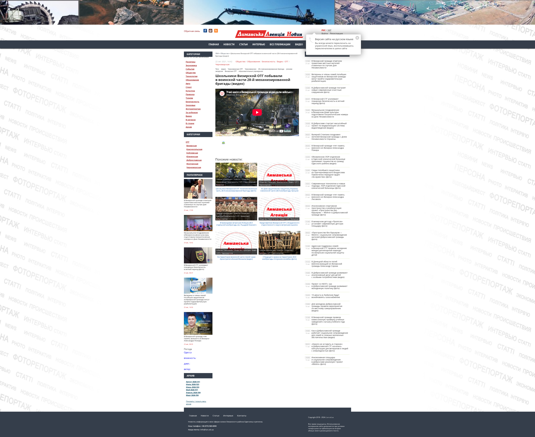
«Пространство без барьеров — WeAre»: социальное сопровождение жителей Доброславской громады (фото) (326, 236)
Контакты (241, 415)
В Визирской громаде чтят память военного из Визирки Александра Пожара (325, 147)
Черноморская (193, 167)
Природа (190, 94)
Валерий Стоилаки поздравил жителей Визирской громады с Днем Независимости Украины (326, 136)
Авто (188, 83)
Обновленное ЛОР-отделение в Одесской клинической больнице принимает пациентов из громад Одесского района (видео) (325, 160)
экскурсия (219, 71)
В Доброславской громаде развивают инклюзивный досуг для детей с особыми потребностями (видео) (326, 274)
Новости (228, 44)
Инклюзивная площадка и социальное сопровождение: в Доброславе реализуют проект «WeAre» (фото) (324, 360)
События (190, 69)
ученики (289, 69)
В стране (190, 123)
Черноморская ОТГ (235, 69)
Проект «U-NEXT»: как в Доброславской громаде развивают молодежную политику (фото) (326, 286)
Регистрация (336, 33)
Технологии (191, 76)
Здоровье (190, 105)
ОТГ (187, 142)
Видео (299, 44)
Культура (190, 90)
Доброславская (194, 160)
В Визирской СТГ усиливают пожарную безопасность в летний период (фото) (324, 101)
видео (223, 69)
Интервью (258, 44)
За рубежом (192, 112)
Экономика (191, 65)
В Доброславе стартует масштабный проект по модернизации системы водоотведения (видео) (326, 125)
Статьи (243, 44)
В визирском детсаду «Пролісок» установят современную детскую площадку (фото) (324, 223)
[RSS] (216, 30)
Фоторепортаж (193, 109)
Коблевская (192, 153)
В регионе (191, 119)
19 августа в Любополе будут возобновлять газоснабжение (322, 296)
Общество (191, 72)
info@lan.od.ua (207, 429)
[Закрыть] (353, 39)
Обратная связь (192, 31)
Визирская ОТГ (231, 71)
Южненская (192, 156)
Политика (190, 61)
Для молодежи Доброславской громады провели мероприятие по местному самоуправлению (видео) (323, 307)
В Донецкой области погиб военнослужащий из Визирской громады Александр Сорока (323, 263)
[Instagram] (211, 30)
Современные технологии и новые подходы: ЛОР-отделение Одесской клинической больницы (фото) (325, 185)
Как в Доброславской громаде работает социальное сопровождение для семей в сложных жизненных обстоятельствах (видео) (326, 334)
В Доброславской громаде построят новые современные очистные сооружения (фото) (325, 89)
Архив (189, 127)
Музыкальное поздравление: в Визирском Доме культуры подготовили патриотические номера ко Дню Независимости (326, 113)
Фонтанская (192, 163)
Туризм (189, 98)
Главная (214, 44)
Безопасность (192, 101)
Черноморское (250, 69)
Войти (325, 33)
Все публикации (280, 44)
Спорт (189, 87)
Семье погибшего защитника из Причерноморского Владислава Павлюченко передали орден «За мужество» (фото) (325, 173)
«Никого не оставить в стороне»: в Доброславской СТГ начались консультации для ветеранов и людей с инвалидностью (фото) (326, 347)
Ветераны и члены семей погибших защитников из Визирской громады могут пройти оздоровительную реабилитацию (325, 77)
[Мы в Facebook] (205, 30)
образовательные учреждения (251, 71)
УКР (329, 30)
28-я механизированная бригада (271, 69)
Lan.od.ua (330, 417)
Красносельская (194, 149)
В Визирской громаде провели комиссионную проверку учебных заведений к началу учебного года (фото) (325, 320)
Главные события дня (224, 179)
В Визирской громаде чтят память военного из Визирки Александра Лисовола (325, 196)
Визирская (191, 145)
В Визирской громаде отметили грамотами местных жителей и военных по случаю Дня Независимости (323, 64)
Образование (192, 80)
